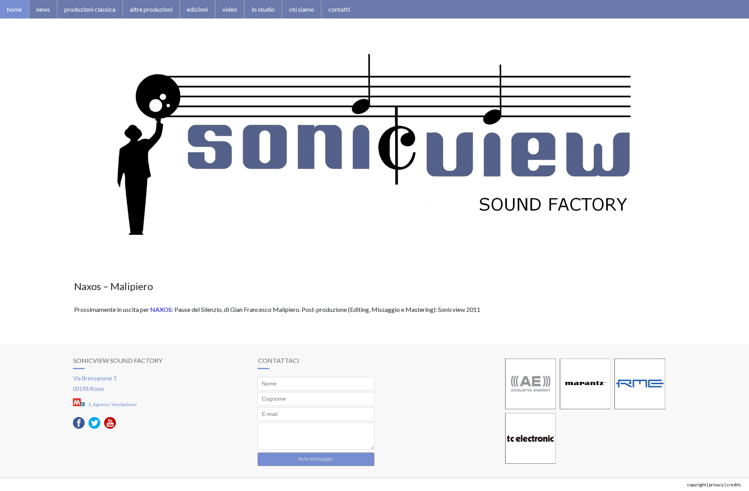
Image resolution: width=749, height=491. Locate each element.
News (43, 9)
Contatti (339, 9)
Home (14, 9)
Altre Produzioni (151, 9)
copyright (696, 484)
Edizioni (197, 9)
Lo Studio (263, 9)
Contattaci (278, 360)
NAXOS (161, 309)
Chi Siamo (301, 9)
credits (733, 484)
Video (229, 9)
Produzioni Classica (89, 9)
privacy (716, 484)
